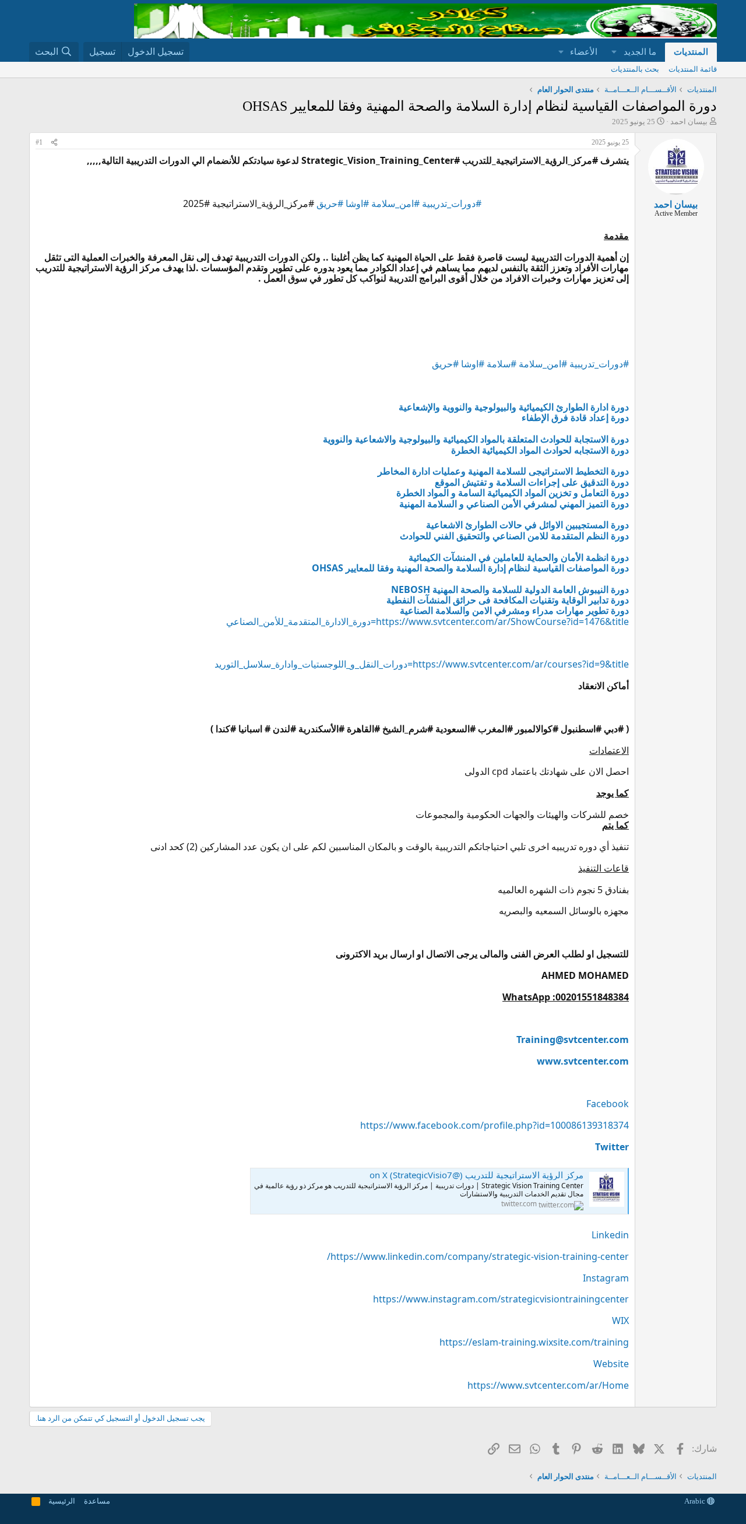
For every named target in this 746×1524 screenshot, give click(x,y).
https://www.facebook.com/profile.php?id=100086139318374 (494, 1125)
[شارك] (54, 143)
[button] (614, 52)
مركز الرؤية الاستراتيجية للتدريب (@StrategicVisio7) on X (476, 1175)
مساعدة (97, 1501)
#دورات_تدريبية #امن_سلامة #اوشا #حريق (398, 203)
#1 (39, 142)
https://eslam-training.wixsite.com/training (534, 1342)
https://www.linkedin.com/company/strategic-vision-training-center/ (478, 1256)
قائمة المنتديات (692, 69)
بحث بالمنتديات (635, 69)
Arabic (695, 1501)
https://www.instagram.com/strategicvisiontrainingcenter (501, 1299)
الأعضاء (583, 52)
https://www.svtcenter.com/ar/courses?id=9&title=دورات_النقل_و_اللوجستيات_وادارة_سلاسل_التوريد (421, 664)
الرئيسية (61, 1501)
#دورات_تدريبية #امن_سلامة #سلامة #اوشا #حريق (530, 363)
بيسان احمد (689, 121)
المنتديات (691, 52)
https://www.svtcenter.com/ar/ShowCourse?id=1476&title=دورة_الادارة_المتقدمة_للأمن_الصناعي (427, 621)
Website (611, 1363)
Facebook (607, 1103)
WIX (620, 1320)
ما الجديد (640, 52)
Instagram (606, 1278)
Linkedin (610, 1234)
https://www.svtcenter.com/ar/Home (548, 1385)
